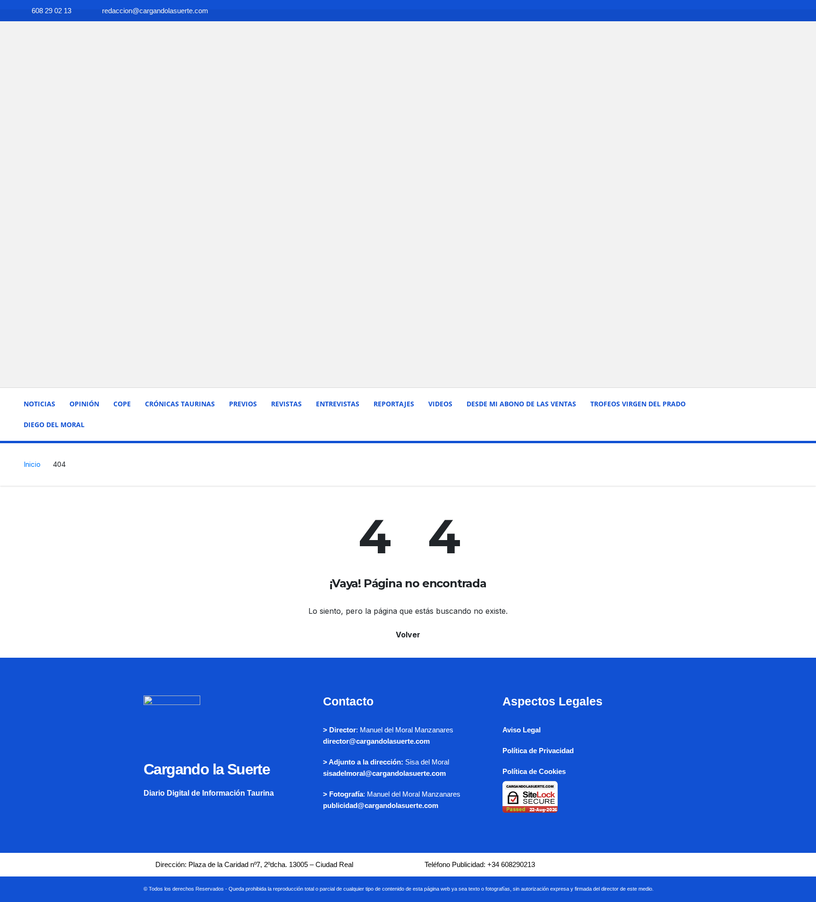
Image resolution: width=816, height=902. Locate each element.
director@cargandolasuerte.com (376, 741)
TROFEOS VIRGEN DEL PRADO (638, 403)
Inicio (32, 464)
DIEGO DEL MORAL (54, 424)
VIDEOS (440, 403)
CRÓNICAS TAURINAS (180, 403)
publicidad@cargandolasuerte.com (380, 805)
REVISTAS (286, 403)
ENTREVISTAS (337, 403)
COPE (122, 403)
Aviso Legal (521, 730)
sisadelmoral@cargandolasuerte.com (384, 773)
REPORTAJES (394, 403)
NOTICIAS (39, 403)
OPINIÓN (84, 403)
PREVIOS (243, 403)
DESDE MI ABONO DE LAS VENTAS (521, 403)
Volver (408, 634)
